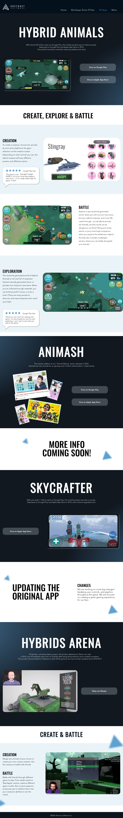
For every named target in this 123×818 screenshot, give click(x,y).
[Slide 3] (84, 308)
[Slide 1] (79, 177)
